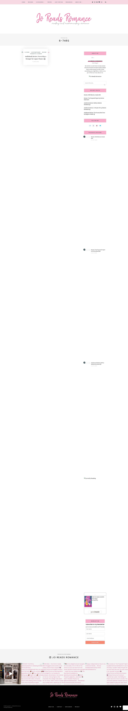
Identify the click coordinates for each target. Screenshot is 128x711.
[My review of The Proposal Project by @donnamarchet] (117, 673)
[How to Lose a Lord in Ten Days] (88, 601)
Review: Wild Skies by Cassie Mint (92, 95)
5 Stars (27, 52)
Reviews (30, 2)
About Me (78, 2)
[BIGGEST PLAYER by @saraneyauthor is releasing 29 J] (32, 673)
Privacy (77, 706)
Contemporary (36, 52)
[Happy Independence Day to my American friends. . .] (96, 673)
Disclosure (68, 706)
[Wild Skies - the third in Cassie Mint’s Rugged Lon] (53, 673)
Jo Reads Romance (65, 657)
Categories (39, 2)
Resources (69, 2)
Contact (59, 706)
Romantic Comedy (36, 53)
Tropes (49, 2)
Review (44, 52)
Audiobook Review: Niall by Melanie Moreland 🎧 (97, 363)
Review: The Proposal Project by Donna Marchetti (98, 250)
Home (23, 2)
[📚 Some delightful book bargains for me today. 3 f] (74, 673)
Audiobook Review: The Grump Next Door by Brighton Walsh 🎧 (94, 113)
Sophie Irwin (95, 600)
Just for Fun (59, 2)
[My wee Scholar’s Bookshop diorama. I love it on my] (10, 673)
